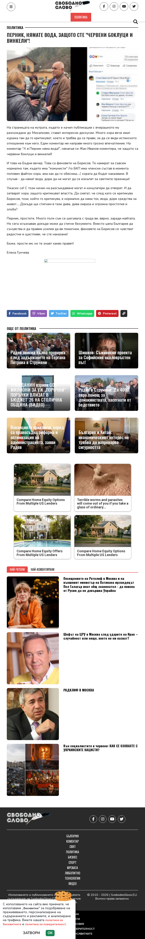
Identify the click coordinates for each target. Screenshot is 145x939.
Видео (73, 883)
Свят (63, 17)
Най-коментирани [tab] (42, 569)
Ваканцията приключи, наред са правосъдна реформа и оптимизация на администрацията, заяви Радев (37, 437)
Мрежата (72, 867)
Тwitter (61, 313)
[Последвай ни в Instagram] (114, 6)
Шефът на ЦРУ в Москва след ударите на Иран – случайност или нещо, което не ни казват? (100, 636)
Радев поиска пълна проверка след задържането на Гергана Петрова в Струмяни (38, 357)
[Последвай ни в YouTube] (124, 6)
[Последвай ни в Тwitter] (134, 6)
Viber (41, 313)
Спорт (117, 17)
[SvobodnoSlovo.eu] (29, 819)
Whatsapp (84, 313)
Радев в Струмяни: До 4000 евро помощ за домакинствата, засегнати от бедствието (105, 397)
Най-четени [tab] (17, 569)
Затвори (31, 933)
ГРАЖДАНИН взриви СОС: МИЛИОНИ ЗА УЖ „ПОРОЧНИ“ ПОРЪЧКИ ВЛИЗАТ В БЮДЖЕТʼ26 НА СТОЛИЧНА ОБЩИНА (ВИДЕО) (38, 394)
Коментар (45, 17)
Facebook (19, 313)
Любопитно (72, 873)
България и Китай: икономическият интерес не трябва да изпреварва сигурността (104, 440)
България (25, 17)
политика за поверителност (45, 924)
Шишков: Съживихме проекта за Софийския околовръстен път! (105, 357)
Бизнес (100, 17)
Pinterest (110, 313)
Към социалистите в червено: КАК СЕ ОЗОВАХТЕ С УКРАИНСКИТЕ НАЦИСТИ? (100, 747)
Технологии (72, 878)
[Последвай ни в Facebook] (104, 6)
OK (50, 933)
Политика (80, 17)
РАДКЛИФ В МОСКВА (78, 689)
